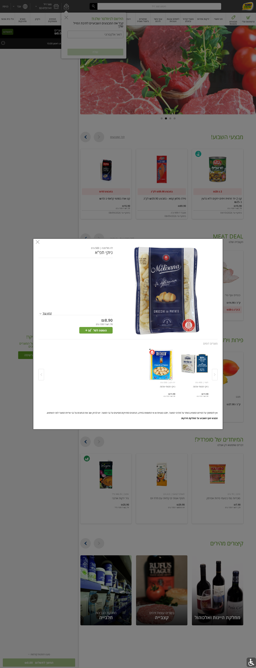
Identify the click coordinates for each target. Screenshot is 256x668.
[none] (194, 371)
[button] (166, 291)
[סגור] (38, 242)
